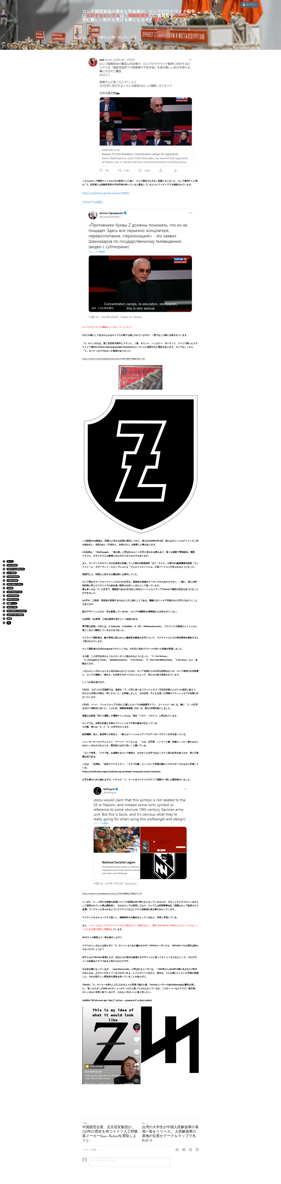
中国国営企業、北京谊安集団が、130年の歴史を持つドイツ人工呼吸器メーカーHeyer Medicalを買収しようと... (110, 1133)
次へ (144, 1123)
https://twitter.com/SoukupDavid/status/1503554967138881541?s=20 (113, 358)
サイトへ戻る (90, 1149)
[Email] (197, 1149)
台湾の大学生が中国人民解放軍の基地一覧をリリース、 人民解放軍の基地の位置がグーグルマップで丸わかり (170, 1133)
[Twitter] (183, 1149)
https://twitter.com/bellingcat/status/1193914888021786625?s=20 (112, 893)
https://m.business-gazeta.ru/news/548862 (105, 193)
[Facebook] (177, 1149)
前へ (86, 1123)
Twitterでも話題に (93, 201)
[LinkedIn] (190, 1149)
